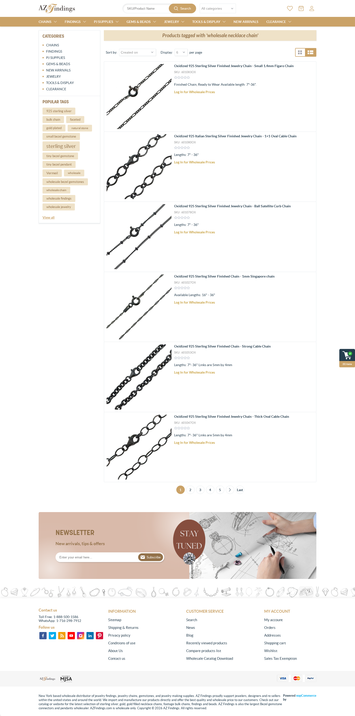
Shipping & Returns (123, 628)
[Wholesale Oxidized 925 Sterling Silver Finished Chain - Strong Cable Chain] (139, 377)
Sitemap (114, 620)
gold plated (54, 128)
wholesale (74, 172)
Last (240, 490)
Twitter (52, 635)
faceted (75, 119)
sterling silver (61, 146)
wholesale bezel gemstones (65, 182)
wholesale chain (56, 190)
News (190, 628)
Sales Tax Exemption (280, 658)
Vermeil (52, 173)
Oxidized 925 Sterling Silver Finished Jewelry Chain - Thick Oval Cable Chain (231, 416)
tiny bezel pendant (59, 164)
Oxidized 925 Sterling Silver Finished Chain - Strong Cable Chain (222, 346)
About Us (115, 651)
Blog (189, 635)
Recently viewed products (206, 643)
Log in (311, 8)
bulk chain (53, 119)
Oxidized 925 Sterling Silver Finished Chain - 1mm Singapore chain (224, 276)
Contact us (116, 658)
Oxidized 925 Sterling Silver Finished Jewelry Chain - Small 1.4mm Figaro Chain (234, 66)
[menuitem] (134, 620)
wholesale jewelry (58, 207)
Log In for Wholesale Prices (194, 92)
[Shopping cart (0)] (301, 8)
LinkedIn (90, 635)
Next (230, 490)
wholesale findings (58, 198)
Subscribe (154, 557)
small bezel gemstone (61, 136)
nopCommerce (306, 695)
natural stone (79, 128)
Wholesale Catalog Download (209, 658)
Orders (270, 628)
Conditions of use (121, 643)
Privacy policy (119, 635)
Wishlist (270, 651)
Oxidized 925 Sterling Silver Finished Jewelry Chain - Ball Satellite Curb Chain (232, 206)
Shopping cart (275, 643)
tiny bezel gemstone (60, 156)
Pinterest (99, 635)
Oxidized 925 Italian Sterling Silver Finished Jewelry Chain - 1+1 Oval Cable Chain (235, 136)
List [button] (310, 52)
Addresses (272, 635)
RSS (61, 635)
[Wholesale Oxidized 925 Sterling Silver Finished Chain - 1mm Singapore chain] (139, 307)
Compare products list (203, 651)
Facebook (43, 635)
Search (185, 8)
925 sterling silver (58, 111)
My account (273, 620)
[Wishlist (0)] (290, 8)
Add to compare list (310, 95)
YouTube (71, 635)
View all (49, 217)
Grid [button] (300, 52)
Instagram (80, 635)
